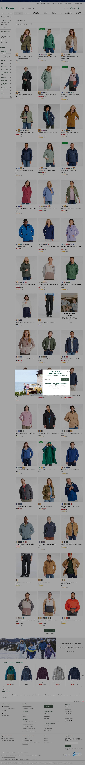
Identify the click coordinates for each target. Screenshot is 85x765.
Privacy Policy (56, 388)
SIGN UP (65, 379)
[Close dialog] (68, 370)
